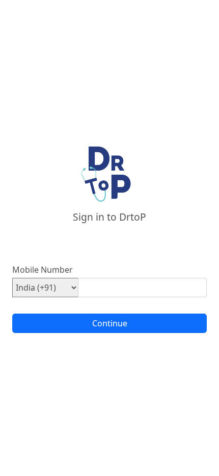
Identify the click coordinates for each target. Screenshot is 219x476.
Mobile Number (42, 269)
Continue (109, 323)
